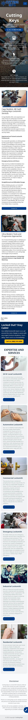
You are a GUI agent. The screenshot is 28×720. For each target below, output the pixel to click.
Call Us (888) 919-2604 (14, 341)
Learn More (8, 399)
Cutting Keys (19, 717)
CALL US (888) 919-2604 (14, 30)
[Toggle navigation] (25, 3)
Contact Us (14, 208)
